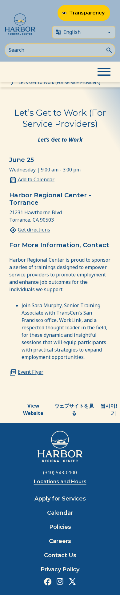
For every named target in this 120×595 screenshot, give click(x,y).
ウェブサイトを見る (74, 409)
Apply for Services (60, 498)
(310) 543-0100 (60, 472)
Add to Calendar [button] (35, 179)
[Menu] (104, 71)
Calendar (60, 512)
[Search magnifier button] (109, 49)
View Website (33, 409)
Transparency (87, 13)
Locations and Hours (60, 481)
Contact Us (60, 555)
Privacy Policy (60, 569)
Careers (60, 541)
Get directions (34, 229)
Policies (60, 527)
